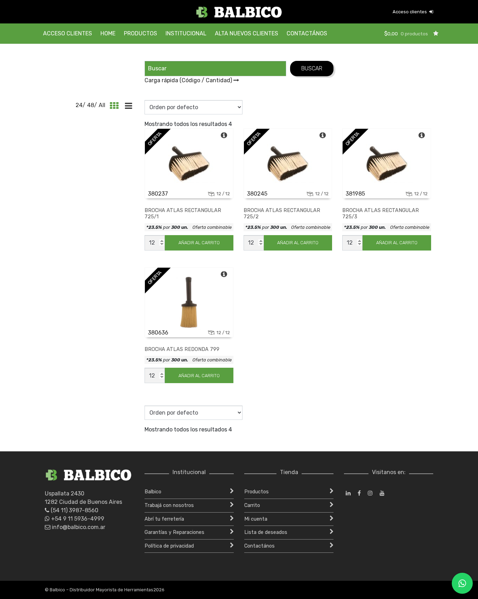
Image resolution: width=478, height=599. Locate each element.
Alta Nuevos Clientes (246, 33)
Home (107, 33)
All (102, 105)
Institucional (186, 33)
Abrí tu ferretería (164, 519)
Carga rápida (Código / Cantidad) (189, 80)
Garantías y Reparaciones (174, 532)
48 (90, 105)
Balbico (153, 492)
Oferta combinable (212, 227)
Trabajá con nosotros (169, 505)
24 (79, 105)
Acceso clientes (410, 11)
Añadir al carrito (199, 242)
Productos (140, 33)
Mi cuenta (255, 519)
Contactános (307, 33)
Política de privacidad (169, 546)
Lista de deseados (265, 532)
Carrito (252, 505)
